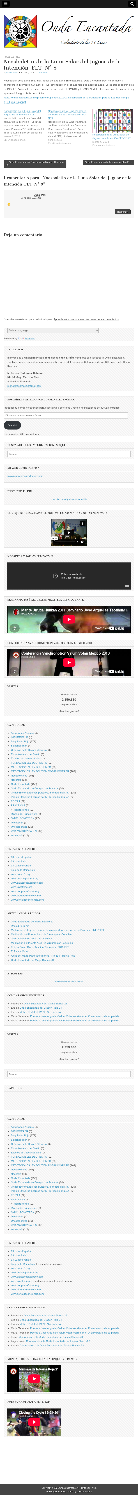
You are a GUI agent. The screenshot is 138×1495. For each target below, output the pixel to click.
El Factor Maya (19, 951)
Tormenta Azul (76, 981)
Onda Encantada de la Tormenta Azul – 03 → (108, 162)
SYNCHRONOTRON (22, 818)
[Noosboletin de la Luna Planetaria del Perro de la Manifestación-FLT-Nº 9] (70, 127)
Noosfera (16, 779)
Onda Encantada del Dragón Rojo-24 (41, 1007)
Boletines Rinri (19, 745)
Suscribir (12, 425)
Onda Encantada (20, 784)
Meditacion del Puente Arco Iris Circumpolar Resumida (42, 942)
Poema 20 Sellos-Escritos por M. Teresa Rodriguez (40, 796)
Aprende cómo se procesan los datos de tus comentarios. (86, 319)
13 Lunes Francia (21, 865)
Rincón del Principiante (24, 813)
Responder (122, 211)
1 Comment (41, 72)
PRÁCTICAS (18, 805)
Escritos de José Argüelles (26, 758)
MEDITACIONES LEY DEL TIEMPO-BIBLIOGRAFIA (40, 771)
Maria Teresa (12, 72)
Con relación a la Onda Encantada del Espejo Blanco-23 (51, 1337)
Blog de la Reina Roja (23, 869)
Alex (37, 194)
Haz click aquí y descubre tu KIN (69, 499)
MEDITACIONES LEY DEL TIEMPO (31, 767)
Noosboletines (12, 57)
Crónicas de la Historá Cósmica (29, 749)
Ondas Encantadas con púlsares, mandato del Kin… (40, 792)
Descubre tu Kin (20, 925)
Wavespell (16, 835)
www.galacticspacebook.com (27, 882)
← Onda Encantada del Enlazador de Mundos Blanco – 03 (34, 164)
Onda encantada (67, 1488)
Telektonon (17, 822)
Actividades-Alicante (22, 733)
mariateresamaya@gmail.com (24, 385)
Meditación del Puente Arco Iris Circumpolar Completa (41, 934)
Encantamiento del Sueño (25, 754)
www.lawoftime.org (21, 886)
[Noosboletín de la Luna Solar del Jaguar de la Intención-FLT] (26, 125)
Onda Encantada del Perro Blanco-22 (32, 921)
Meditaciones (21, 809)
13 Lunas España (21, 857)
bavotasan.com (84, 1491)
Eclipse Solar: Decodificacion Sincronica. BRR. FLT (40, 947)
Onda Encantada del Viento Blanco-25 (45, 1003)
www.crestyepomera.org (24, 878)
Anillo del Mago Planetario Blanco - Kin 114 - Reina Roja (43, 955)
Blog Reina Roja (20, 741)
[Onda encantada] (69, 29)
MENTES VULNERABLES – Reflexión (41, 1012)
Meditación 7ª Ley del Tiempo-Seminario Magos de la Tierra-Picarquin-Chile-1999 (57, 930)
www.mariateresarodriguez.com (25, 475)
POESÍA (15, 801)
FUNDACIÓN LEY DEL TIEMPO (29, 762)
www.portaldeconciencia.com (27, 899)
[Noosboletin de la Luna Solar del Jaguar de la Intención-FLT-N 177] (112, 121)
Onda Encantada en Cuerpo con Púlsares (34, 788)
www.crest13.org (20, 874)
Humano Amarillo (62, 981)
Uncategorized (19, 826)
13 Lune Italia (18, 861)
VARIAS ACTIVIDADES (24, 831)
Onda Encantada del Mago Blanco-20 (32, 960)
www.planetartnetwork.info (26, 895)
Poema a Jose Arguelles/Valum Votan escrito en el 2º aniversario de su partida (74, 1016)
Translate (30, 338)
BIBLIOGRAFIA (19, 737)
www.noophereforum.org (25, 891)
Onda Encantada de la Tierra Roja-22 (32, 938)
